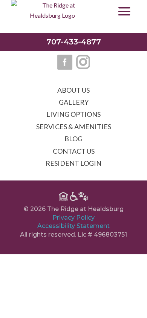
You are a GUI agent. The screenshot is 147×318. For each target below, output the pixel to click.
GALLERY (74, 102)
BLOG (73, 139)
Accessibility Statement (73, 225)
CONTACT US (74, 151)
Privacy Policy (73, 217)
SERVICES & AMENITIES (73, 126)
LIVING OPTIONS (73, 114)
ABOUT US (73, 90)
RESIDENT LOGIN (73, 163)
